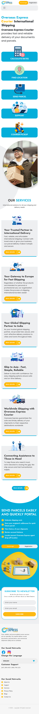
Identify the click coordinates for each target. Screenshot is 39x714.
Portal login (23, 3)
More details (10, 252)
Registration (33, 3)
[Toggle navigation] (4, 8)
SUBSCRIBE (19, 614)
